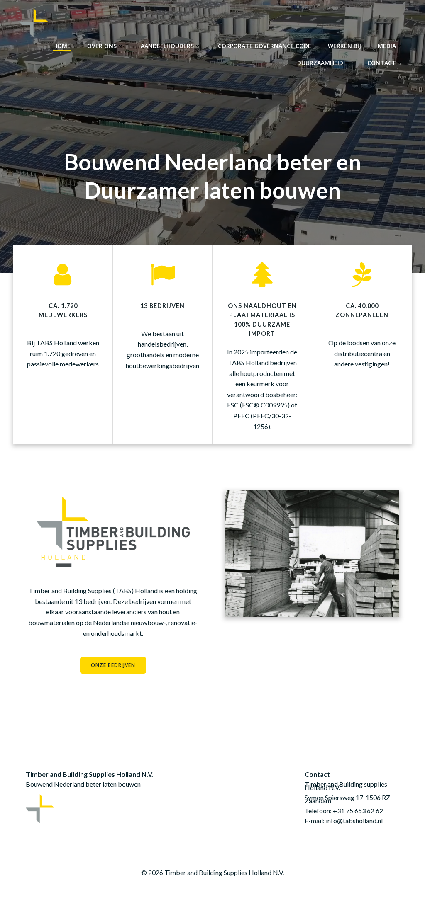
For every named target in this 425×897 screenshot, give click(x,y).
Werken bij (344, 46)
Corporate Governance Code (264, 46)
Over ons (102, 46)
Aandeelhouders (167, 46)
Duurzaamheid (320, 63)
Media (387, 46)
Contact (381, 63)
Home (62, 46)
